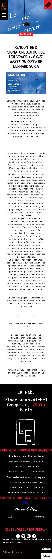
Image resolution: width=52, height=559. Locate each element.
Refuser (46, 556)
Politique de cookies (12, 552)
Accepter (46, 548)
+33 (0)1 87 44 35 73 (34, 493)
